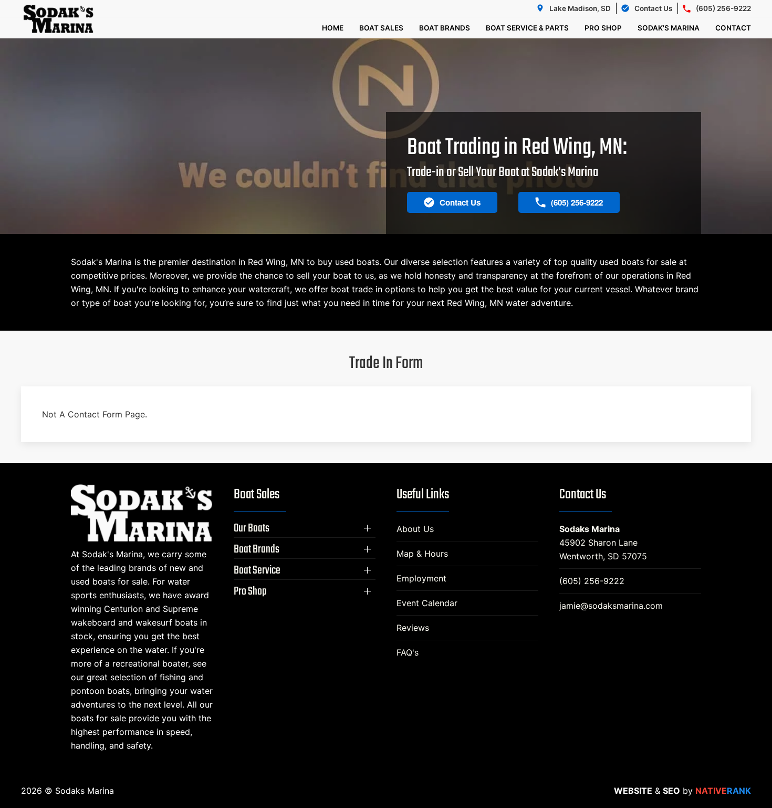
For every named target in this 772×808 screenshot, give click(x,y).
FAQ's (408, 652)
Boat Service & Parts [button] (527, 28)
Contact (733, 28)
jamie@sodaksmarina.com (611, 605)
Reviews (413, 627)
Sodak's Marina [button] (669, 28)
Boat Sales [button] (381, 28)
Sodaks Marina (589, 529)
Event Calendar (427, 603)
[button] (304, 528)
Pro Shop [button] (603, 28)
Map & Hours (422, 553)
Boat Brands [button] (444, 28)
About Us (415, 529)
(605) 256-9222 (591, 581)
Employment (421, 578)
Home (332, 28)
